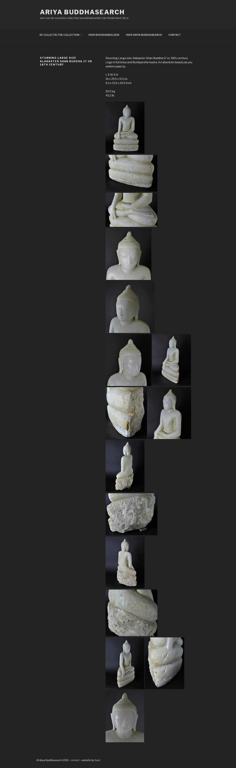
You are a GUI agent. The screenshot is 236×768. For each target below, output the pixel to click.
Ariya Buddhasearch (82, 12)
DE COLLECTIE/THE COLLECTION (59, 34)
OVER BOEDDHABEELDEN (103, 34)
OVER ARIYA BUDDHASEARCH (144, 34)
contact (75, 760)
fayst (97, 760)
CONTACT (174, 34)
